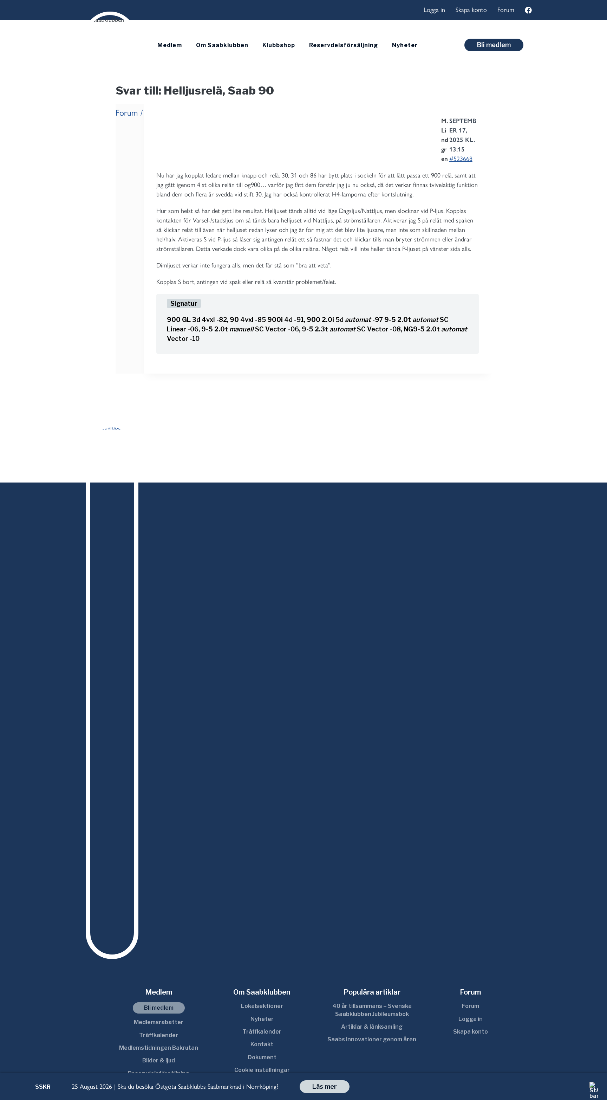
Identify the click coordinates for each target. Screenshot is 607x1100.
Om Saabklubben (222, 45)
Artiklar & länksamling (372, 1026)
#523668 (460, 159)
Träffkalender (158, 1035)
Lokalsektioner (262, 1006)
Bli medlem (494, 44)
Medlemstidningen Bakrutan (158, 1047)
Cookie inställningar (262, 1070)
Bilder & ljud (158, 1060)
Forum (505, 10)
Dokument (262, 1057)
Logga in (434, 10)
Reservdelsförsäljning (343, 45)
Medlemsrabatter (158, 1022)
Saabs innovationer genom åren (371, 1039)
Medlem (169, 45)
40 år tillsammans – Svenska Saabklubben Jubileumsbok (372, 1010)
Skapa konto (471, 10)
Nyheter (405, 45)
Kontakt (261, 1044)
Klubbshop (278, 45)
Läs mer (324, 1086)
